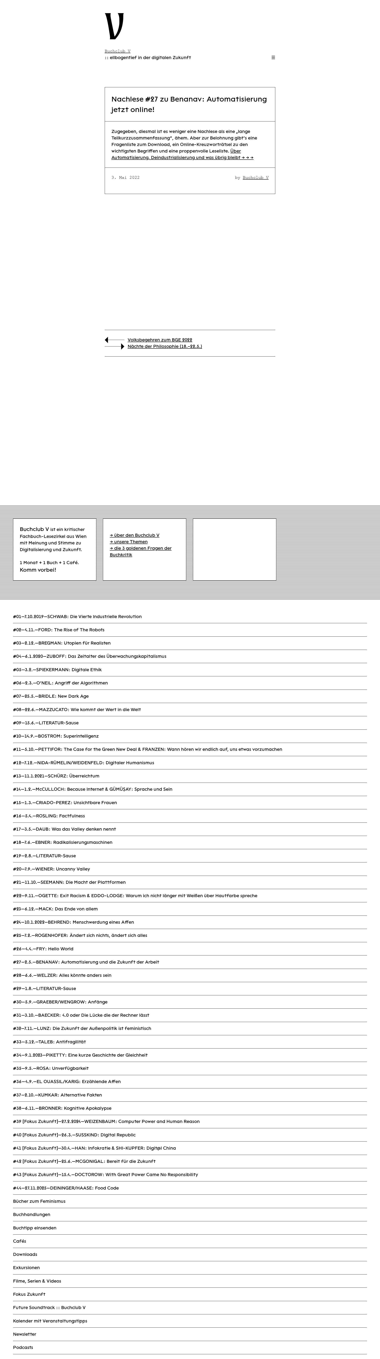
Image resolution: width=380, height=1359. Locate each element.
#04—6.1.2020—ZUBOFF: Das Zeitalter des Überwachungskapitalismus (89, 656)
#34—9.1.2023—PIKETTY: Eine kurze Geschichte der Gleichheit (80, 1055)
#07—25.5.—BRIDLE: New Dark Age (51, 696)
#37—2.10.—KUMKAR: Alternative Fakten (57, 1095)
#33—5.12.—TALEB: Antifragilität (49, 1042)
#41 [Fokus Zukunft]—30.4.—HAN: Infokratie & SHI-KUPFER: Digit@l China (94, 1148)
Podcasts (23, 1347)
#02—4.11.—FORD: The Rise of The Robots (58, 629)
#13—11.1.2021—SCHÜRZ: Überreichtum (56, 776)
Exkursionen (26, 1267)
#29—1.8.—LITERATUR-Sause (44, 988)
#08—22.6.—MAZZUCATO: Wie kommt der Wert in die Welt (77, 709)
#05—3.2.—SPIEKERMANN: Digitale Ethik (57, 669)
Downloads (25, 1254)
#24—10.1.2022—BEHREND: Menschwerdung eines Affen (73, 922)
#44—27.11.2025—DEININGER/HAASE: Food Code (66, 1188)
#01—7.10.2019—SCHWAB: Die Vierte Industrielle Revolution (77, 616)
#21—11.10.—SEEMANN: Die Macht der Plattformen (69, 882)
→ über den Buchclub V (135, 535)
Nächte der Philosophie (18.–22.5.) (165, 346)
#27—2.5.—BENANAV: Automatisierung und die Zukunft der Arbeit (86, 962)
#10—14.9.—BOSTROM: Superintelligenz (56, 736)
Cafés (19, 1241)
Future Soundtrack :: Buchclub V (49, 1307)
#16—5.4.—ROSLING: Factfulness (49, 816)
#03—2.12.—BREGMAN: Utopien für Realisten (62, 643)
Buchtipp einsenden (34, 1228)
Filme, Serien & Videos (37, 1281)
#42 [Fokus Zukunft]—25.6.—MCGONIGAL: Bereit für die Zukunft (84, 1161)
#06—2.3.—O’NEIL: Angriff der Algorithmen (60, 683)
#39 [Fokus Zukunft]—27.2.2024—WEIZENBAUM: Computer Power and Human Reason (106, 1121)
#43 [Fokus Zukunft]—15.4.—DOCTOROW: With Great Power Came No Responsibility (105, 1174)
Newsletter (24, 1334)
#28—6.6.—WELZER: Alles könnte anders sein (62, 975)
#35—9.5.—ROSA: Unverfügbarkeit (51, 1068)
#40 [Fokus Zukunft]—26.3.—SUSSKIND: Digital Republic (74, 1135)
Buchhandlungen (31, 1214)
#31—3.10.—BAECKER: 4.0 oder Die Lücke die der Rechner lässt (81, 1015)
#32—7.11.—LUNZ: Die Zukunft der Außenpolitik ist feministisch (82, 1028)
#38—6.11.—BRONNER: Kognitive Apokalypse (62, 1108)
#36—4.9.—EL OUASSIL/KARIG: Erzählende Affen (67, 1081)
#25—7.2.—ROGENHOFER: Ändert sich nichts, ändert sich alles (80, 935)
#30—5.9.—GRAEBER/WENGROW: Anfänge (60, 1002)
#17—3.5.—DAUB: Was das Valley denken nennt (64, 829)
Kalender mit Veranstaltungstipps (50, 1321)
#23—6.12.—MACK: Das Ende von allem (55, 909)
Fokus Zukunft (29, 1294)
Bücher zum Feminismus (39, 1201)
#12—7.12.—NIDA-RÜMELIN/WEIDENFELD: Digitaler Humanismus (83, 762)
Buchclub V (256, 177)
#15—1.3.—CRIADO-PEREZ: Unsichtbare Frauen (65, 802)
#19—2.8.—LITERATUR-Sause (44, 855)
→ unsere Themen (129, 541)
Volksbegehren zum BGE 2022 (160, 340)
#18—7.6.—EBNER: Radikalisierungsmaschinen (62, 842)
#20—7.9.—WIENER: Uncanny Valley (51, 869)
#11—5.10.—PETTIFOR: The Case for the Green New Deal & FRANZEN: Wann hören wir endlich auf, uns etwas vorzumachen (147, 749)
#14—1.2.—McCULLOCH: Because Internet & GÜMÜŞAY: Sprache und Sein (92, 789)
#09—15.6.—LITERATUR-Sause (46, 723)
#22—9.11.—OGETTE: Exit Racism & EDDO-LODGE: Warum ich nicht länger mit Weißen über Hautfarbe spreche (135, 895)
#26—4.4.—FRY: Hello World (43, 948)
